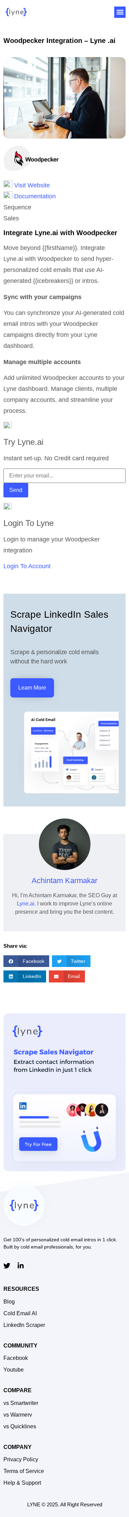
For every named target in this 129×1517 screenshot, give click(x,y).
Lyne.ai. (26, 903)
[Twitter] (6, 1265)
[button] (120, 12)
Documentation (35, 196)
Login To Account (27, 566)
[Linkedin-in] (20, 1265)
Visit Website (31, 185)
